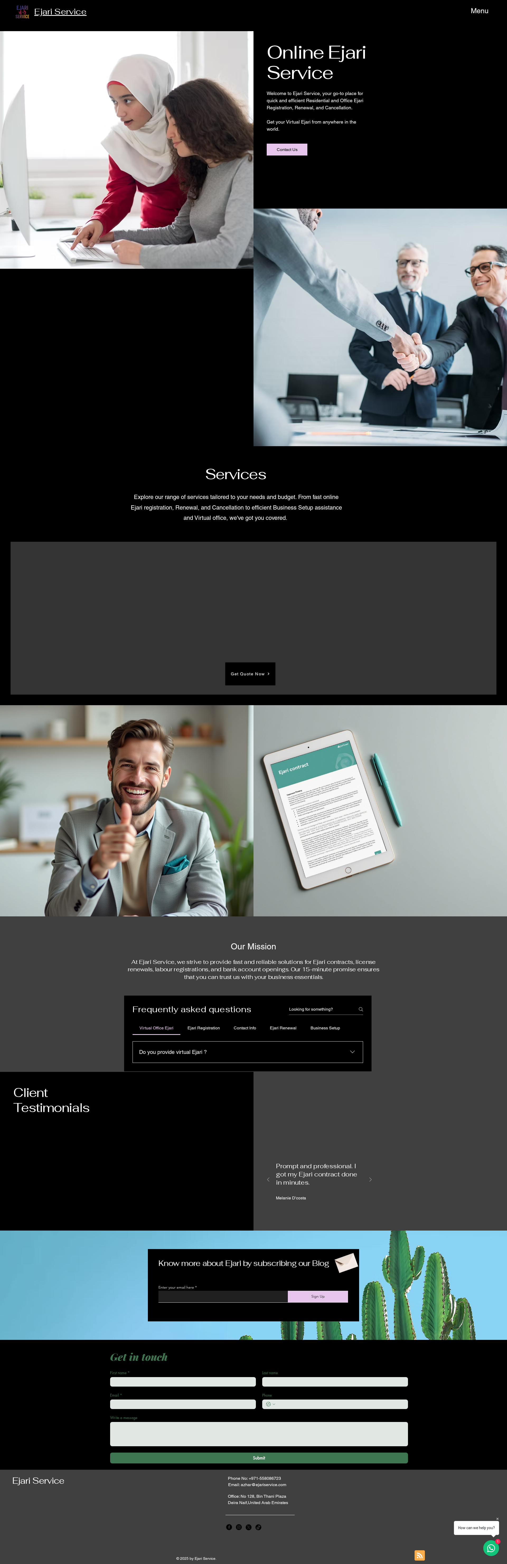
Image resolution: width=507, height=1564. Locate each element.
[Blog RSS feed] (420, 1555)
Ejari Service (38, 1480)
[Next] (370, 1180)
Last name (270, 1372)
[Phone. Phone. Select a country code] (270, 1404)
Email (116, 1395)
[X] (248, 1527)
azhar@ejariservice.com (263, 1484)
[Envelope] (345, 1261)
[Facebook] (229, 1527)
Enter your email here (176, 1287)
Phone (267, 1395)
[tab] (156, 1028)
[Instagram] (238, 1527)
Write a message (123, 1417)
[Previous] (268, 1180)
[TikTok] (258, 1527)
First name (120, 1372)
